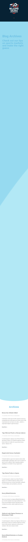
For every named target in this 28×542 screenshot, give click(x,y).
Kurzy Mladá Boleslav (9, 493)
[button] (14, 18)
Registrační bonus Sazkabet (11, 453)
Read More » (4, 427)
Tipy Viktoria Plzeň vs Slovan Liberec (14, 433)
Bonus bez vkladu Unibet (10, 413)
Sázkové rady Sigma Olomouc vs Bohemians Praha (12, 514)
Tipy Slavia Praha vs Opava (10, 473)
